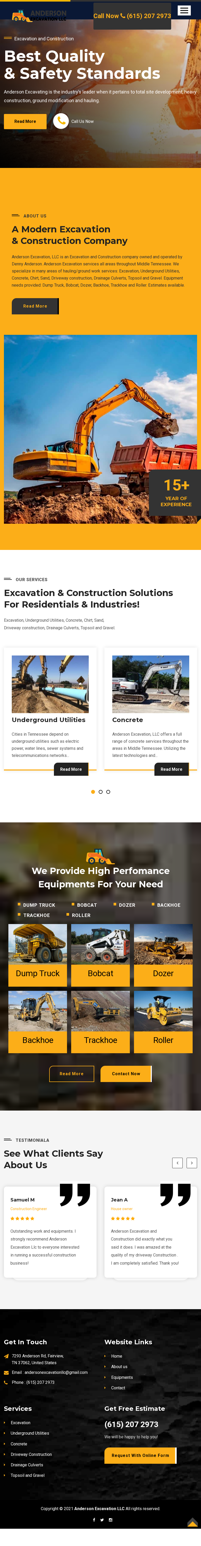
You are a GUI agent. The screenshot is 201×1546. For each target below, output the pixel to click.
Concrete (27, 737)
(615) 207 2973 (40, 1399)
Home (116, 1373)
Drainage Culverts (27, 1482)
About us (119, 1383)
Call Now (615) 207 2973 (132, 16)
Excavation (20, 1440)
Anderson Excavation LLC (99, 1525)
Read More (71, 786)
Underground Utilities (30, 1450)
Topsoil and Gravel (27, 1492)
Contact (118, 1405)
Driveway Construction (150, 737)
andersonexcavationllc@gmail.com (56, 1389)
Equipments (122, 1394)
